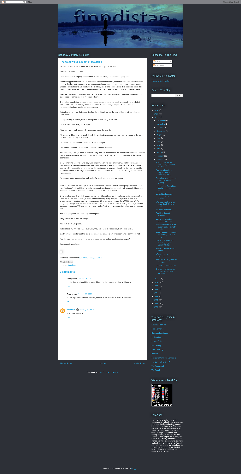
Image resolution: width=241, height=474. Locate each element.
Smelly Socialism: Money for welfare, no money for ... (166, 235)
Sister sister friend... (164, 210)
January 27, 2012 (87, 310)
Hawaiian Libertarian (159, 333)
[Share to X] (66, 261)
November (161, 124)
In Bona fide (156, 337)
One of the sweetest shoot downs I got (164, 220)
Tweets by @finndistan (160, 81)
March (159, 152)
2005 (156, 300)
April (159, 149)
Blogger (134, 468)
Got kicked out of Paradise (163, 214)
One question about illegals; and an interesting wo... (164, 172)
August (160, 134)
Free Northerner (157, 329)
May (159, 145)
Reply (69, 286)
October (160, 128)
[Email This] (61, 261)
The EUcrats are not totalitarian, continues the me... (165, 164)
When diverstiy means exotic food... (165, 255)
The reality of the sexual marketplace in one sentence (165, 271)
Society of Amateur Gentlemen (163, 358)
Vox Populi (155, 370)
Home (103, 363)
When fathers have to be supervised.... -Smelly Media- (166, 227)
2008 (156, 289)
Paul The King (157, 349)
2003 (156, 307)
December (161, 120)
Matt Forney (156, 345)
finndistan (72, 265)
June (159, 142)
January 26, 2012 (85, 279)
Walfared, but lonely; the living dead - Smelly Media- (166, 204)
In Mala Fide (156, 341)
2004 (156, 303)
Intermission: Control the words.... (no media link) (166, 188)
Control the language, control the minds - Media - (164, 196)
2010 (156, 282)
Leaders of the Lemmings (166, 265)
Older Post (139, 363)
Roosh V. (155, 354)
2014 (156, 110)
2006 (156, 296)
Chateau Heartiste (158, 325)
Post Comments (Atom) (108, 372)
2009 (156, 286)
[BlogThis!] (64, 261)
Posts (157, 61)
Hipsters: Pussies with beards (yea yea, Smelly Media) (165, 242)
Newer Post (66, 363)
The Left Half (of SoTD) (160, 362)
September (161, 131)
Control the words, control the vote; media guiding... (166, 180)
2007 (156, 293)
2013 (156, 114)
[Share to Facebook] (69, 261)
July (159, 138)
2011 (156, 279)
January (160, 159)
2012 (156, 117)
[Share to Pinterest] (72, 261)
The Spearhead (157, 366)
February (160, 156)
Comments (159, 65)
